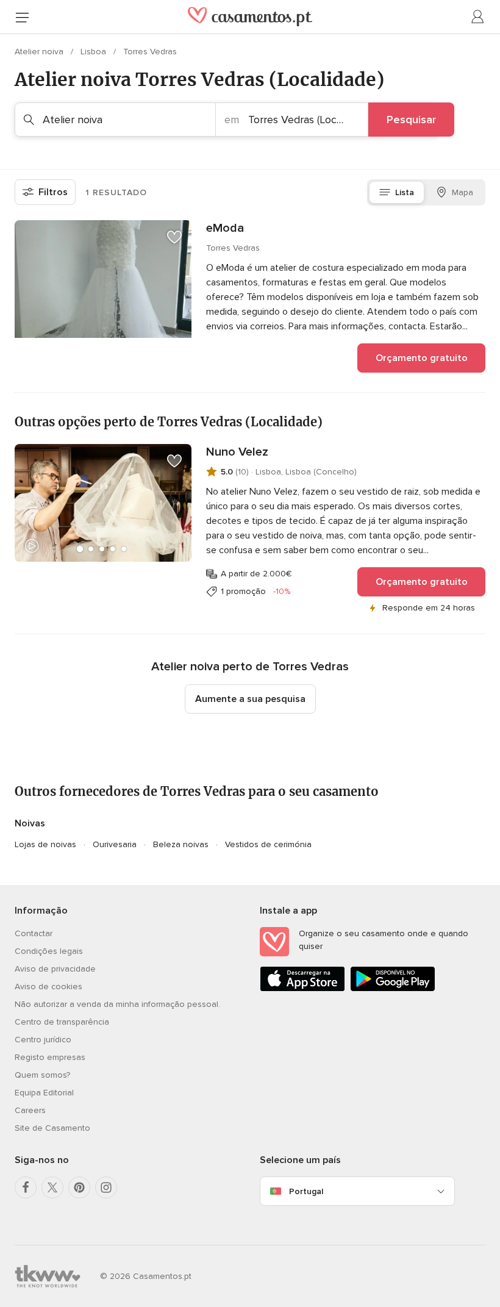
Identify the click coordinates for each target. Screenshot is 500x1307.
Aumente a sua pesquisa (250, 699)
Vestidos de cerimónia (268, 844)
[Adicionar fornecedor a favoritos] (174, 237)
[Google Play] (392, 989)
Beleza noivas (181, 844)
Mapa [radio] (462, 192)
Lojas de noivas (45, 844)
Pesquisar (411, 119)
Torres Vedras (150, 51)
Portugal (306, 1191)
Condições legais (49, 951)
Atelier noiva (40, 51)
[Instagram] (106, 1187)
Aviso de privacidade (55, 969)
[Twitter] (52, 1187)
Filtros (53, 192)
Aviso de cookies (48, 986)
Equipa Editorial (44, 1092)
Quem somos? (42, 1075)
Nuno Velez (237, 452)
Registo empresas (50, 1057)
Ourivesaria (115, 844)
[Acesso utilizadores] (478, 17)
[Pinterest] (79, 1187)
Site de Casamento (52, 1128)
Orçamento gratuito (422, 358)
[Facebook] (26, 1187)
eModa (225, 228)
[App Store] (302, 989)
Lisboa (94, 51)
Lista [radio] (404, 192)
